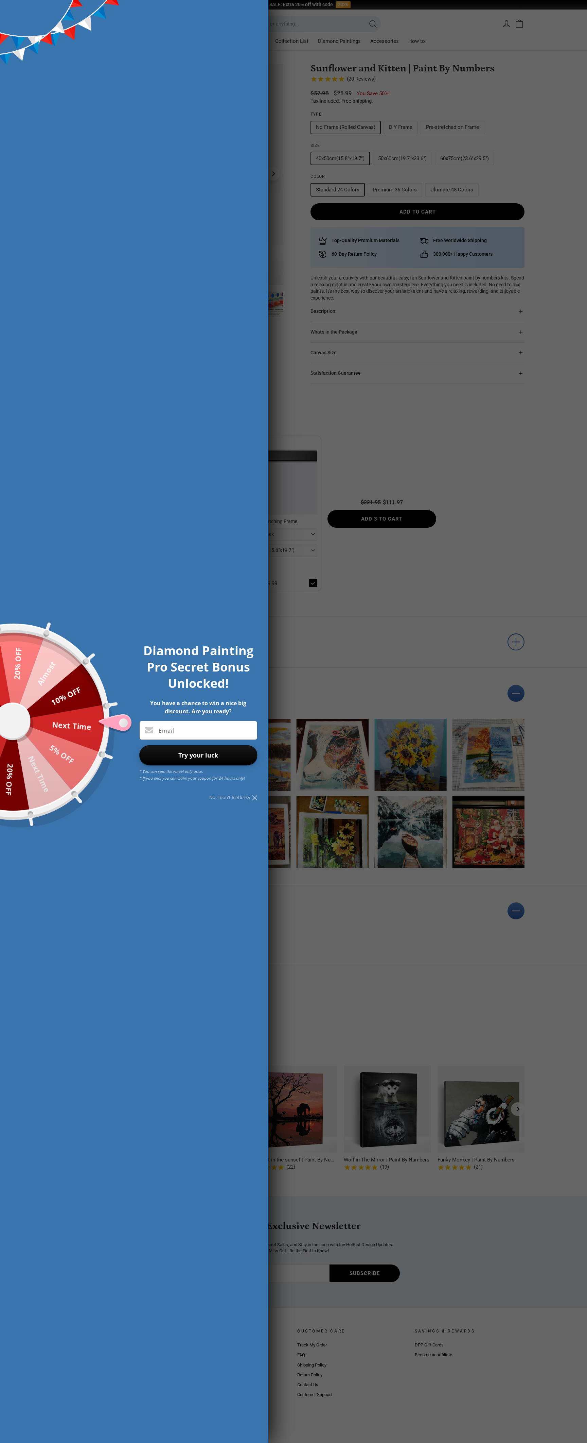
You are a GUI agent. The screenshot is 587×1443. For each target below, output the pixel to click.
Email (166, 730)
